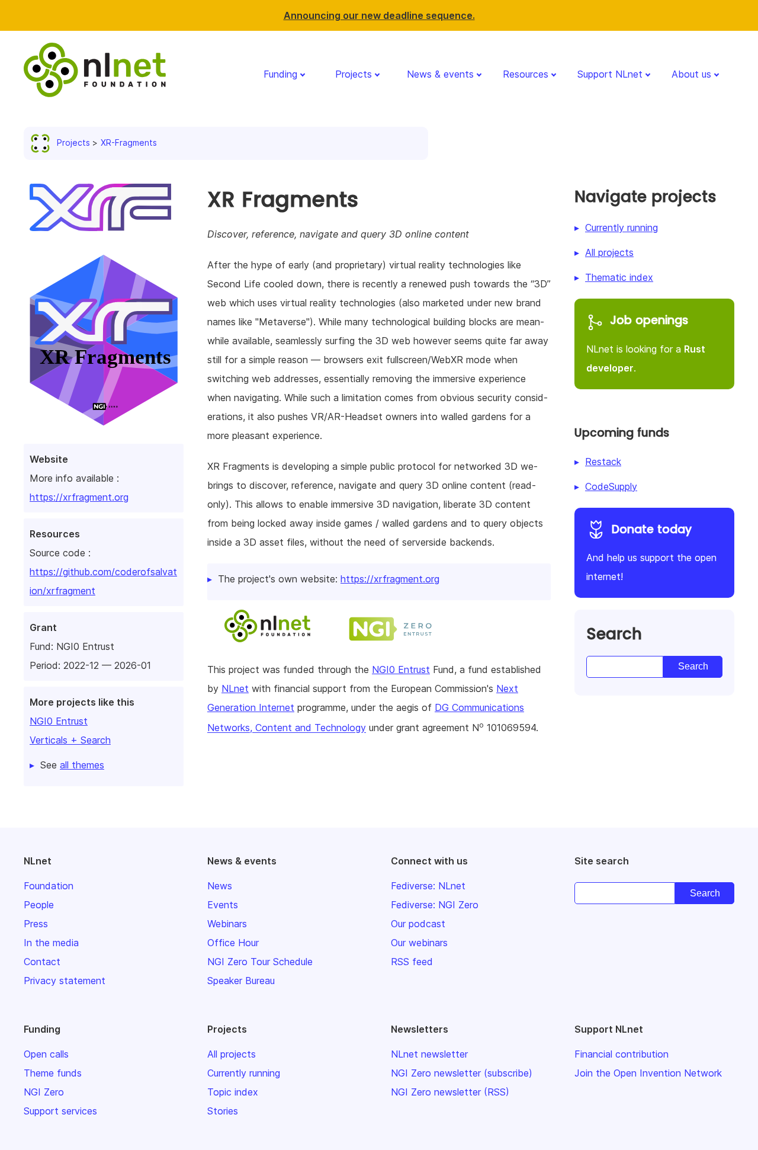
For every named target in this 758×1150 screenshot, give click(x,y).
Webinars (227, 924)
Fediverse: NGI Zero (434, 905)
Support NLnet (610, 74)
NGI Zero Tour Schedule (260, 962)
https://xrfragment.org (79, 497)
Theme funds (53, 1073)
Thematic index (619, 277)
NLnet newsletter (429, 1054)
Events (222, 905)
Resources (525, 74)
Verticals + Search (70, 740)
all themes (82, 765)
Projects (353, 74)
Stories (222, 1111)
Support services (60, 1111)
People (39, 905)
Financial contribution (621, 1054)
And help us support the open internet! (651, 552)
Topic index (232, 1092)
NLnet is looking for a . (645, 343)
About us (691, 74)
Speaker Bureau (241, 980)
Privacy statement (64, 980)
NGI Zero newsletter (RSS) (450, 1092)
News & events (440, 74)
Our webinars (419, 943)
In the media (51, 943)
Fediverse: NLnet (428, 886)
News (219, 886)
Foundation (48, 886)
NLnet (235, 688)
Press (36, 924)
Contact (42, 962)
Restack (603, 461)
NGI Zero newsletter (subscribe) (461, 1073)
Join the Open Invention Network (648, 1073)
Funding (280, 74)
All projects (609, 252)
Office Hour (233, 943)
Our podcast (418, 924)
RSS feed (412, 962)
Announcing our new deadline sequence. (379, 15)
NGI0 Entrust (59, 721)
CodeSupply (611, 486)
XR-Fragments (129, 142)
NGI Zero (44, 1092)
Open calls (46, 1054)
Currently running (621, 227)
